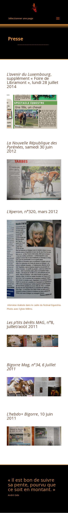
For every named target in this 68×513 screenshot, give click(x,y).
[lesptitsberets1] (15, 346)
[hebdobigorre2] (47, 444)
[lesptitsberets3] (49, 346)
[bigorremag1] (20, 395)
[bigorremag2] (47, 395)
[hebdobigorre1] (20, 444)
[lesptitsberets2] (32, 346)
